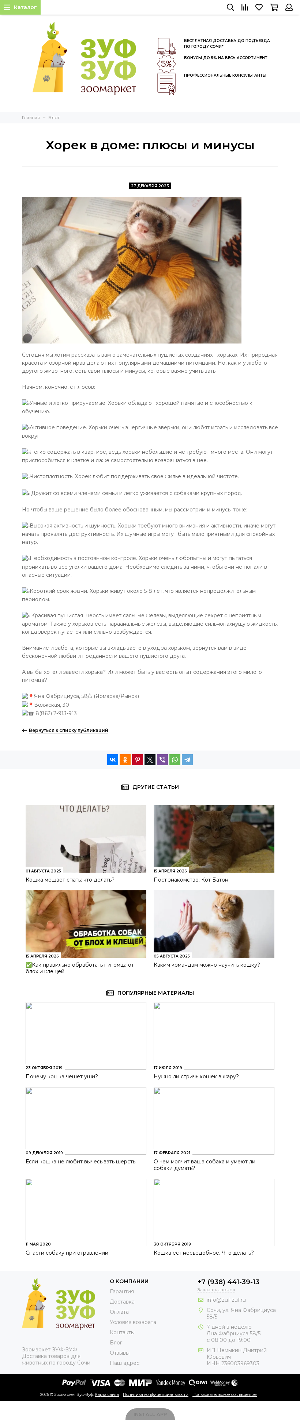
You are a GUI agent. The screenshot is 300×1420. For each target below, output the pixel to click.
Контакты (122, 1332)
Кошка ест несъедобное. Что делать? (204, 1253)
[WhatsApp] (174, 759)
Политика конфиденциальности (155, 1394)
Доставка (122, 1301)
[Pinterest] (137, 759)
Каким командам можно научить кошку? (207, 965)
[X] (150, 759)
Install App (150, 1414)
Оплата (119, 1312)
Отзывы (120, 1353)
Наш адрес (124, 1363)
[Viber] (162, 759)
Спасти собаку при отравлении (67, 1253)
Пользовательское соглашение (224, 1394)
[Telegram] (187, 759)
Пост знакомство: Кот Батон (191, 879)
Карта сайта (107, 1394)
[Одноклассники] (125, 759)
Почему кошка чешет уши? (62, 1076)
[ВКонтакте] (112, 759)
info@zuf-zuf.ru (226, 1300)
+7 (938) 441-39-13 (228, 1282)
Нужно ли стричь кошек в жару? (196, 1076)
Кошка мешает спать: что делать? (70, 879)
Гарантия (122, 1291)
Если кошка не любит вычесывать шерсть (80, 1161)
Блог (116, 1342)
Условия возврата (133, 1322)
